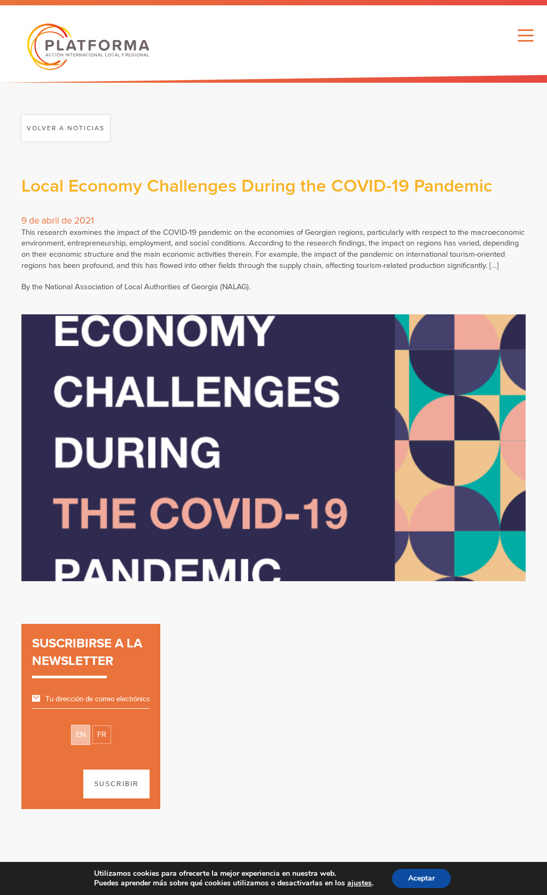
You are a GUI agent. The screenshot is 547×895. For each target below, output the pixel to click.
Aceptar (421, 878)
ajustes (359, 883)
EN (80, 734)
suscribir (116, 784)
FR (101, 734)
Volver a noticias (66, 128)
